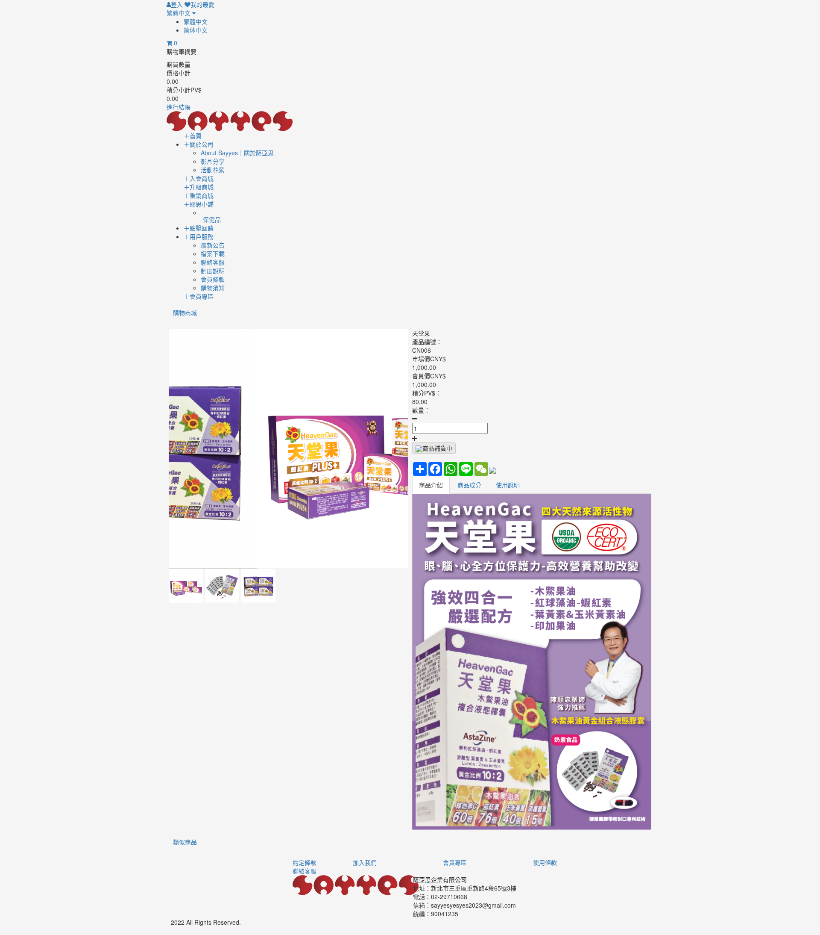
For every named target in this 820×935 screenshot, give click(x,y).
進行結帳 (178, 107)
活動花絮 (213, 169)
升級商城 (199, 187)
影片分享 (213, 161)
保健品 (212, 219)
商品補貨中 (437, 448)
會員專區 (199, 296)
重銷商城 (199, 195)
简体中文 (196, 30)
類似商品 (185, 842)
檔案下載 (213, 253)
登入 (177, 4)
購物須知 (213, 287)
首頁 (193, 135)
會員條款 (213, 279)
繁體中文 (179, 13)
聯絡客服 (213, 262)
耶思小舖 (199, 204)
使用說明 (508, 485)
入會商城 (199, 178)
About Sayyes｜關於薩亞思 (237, 152)
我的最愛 (202, 4)
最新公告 (213, 245)
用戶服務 (199, 236)
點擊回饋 (199, 228)
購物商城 (185, 312)
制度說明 (213, 270)
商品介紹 (431, 485)
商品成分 (469, 485)
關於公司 (199, 144)
